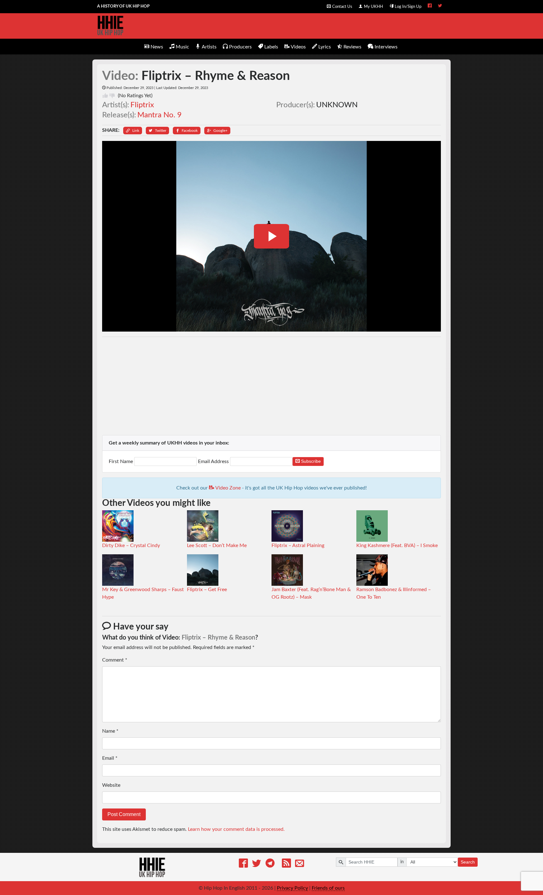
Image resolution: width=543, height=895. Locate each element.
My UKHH (373, 6)
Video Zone (227, 487)
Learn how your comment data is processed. (236, 829)
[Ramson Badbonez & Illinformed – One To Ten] (372, 569)
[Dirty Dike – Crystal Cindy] (118, 525)
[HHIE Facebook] (429, 6)
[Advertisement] (272, 386)
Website (111, 785)
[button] (132, 130)
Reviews (352, 46)
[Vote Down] (112, 95)
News (157, 46)
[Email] (299, 864)
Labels (271, 46)
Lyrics (324, 46)
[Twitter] (256, 864)
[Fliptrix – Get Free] (202, 569)
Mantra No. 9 (159, 115)
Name (110, 731)
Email (110, 758)
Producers (240, 46)
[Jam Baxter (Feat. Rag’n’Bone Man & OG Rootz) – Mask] (287, 569)
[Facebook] (243, 864)
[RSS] (286, 864)
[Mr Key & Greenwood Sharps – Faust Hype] (118, 569)
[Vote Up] (105, 95)
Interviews (386, 46)
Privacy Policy (292, 888)
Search (468, 861)
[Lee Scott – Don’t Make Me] (202, 525)
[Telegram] (270, 864)
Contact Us (342, 6)
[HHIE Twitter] (440, 6)
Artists (209, 46)
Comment (114, 660)
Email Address (213, 461)
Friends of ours (328, 888)
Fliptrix (142, 105)
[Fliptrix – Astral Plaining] (287, 525)
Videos (298, 46)
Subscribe (310, 461)
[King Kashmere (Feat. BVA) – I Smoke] (372, 525)
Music (182, 46)
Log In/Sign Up (408, 6)
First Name (121, 461)
